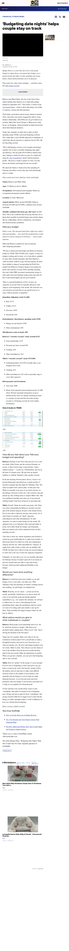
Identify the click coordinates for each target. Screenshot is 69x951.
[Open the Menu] (3, 3)
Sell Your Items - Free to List (23, 763)
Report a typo (7, 750)
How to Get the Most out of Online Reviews (21, 715)
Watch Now (62, 3)
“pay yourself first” (15, 158)
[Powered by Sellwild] (40, 868)
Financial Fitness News (13, 16)
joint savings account (12, 86)
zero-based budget (9, 107)
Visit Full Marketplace (35, 763)
